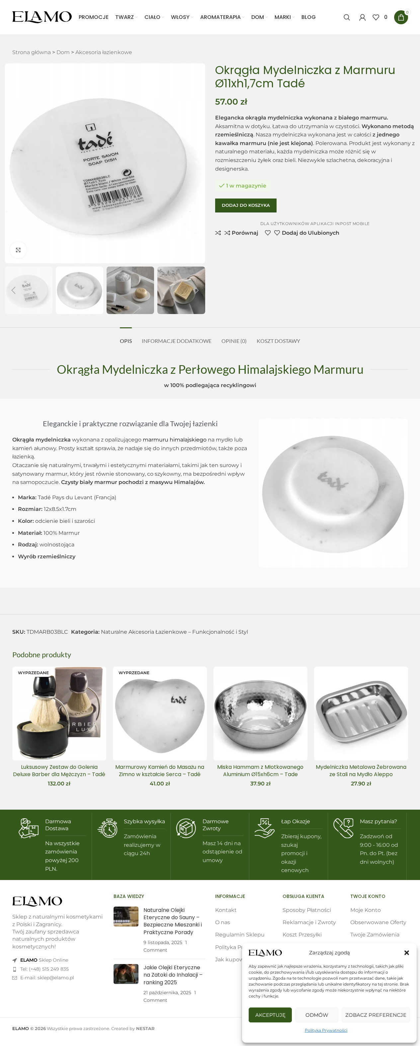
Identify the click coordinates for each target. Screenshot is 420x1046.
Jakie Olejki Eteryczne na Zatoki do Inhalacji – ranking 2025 (173, 975)
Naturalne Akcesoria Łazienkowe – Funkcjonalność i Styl (174, 632)
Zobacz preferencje (375, 1015)
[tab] (126, 337)
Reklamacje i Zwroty (309, 922)
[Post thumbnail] (126, 930)
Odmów (316, 1015)
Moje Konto (365, 910)
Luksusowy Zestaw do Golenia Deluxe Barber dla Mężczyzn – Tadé (59, 770)
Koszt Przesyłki (302, 934)
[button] (406, 952)
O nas (222, 922)
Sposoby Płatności (307, 910)
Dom (63, 52)
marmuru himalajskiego (175, 440)
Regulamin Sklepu (240, 934)
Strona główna (31, 52)
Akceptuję (270, 1015)
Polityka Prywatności (326, 1030)
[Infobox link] (52, 845)
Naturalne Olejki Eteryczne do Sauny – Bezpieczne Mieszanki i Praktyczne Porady (172, 921)
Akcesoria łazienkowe (103, 52)
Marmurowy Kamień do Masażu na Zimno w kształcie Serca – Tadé (159, 770)
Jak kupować (232, 959)
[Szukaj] (348, 17)
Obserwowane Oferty (378, 922)
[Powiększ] (18, 250)
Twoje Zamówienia (374, 934)
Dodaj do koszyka (246, 205)
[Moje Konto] (362, 17)
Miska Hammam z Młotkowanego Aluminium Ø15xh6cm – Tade (260, 770)
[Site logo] (42, 17)
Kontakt (226, 910)
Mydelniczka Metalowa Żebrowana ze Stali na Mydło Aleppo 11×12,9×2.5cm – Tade (361, 774)
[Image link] (37, 901)
